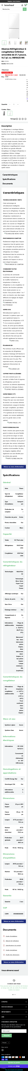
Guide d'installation (11, 936)
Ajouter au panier (14, 1063)
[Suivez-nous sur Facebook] (2, 1050)
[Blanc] (10, 113)
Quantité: (4, 104)
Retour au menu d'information (14, 467)
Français (4, 1042)
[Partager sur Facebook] (17, 119)
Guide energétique (11, 950)
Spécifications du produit (13, 945)
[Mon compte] (22, 5)
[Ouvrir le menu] (2, 5)
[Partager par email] (25, 119)
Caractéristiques (10, 174)
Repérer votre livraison (14, 1)
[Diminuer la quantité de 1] (9, 104)
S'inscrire (7, 1035)
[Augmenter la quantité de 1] (17, 104)
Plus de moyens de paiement (14, 1070)
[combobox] (12, 9)
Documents (8, 183)
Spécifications (9, 179)
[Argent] (4, 113)
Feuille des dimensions (12, 955)
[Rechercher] (25, 9)
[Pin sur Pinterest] (20, 119)
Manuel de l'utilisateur (12, 941)
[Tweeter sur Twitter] (23, 119)
